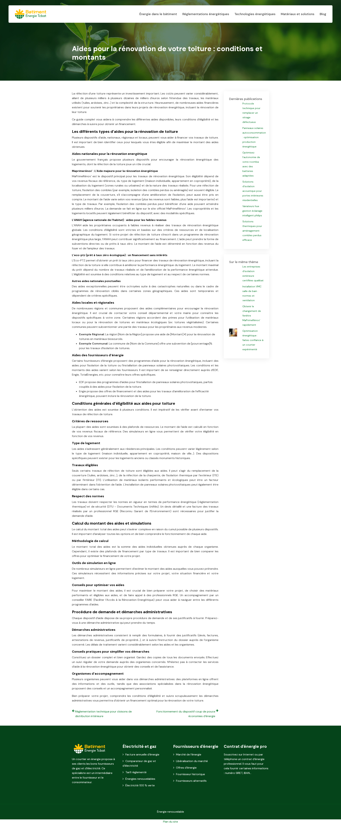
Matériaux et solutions (297, 14)
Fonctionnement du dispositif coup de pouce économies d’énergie (185, 714)
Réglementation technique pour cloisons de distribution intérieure (103, 714)
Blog (323, 14)
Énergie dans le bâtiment (158, 14)
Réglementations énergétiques (205, 14)
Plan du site (170, 821)
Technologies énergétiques (254, 14)
